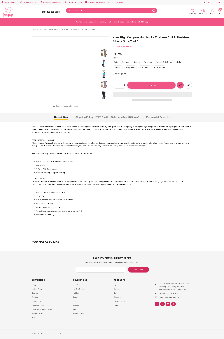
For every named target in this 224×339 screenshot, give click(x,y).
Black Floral (145, 67)
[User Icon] (212, 10)
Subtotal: (116, 74)
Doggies (125, 62)
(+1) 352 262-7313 (51, 12)
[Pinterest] (214, 2)
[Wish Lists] (180, 85)
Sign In (212, 13)
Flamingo (148, 62)
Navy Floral (131, 67)
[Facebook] (204, 2)
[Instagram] (209, 2)
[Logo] (8, 11)
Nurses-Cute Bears (164, 62)
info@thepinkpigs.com (172, 297)
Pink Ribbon (159, 67)
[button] (152, 94)
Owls (178, 62)
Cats (116, 62)
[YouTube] (219, 2)
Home (34, 29)
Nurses (136, 62)
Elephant (118, 67)
